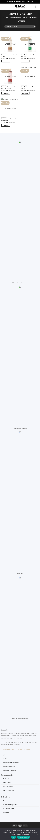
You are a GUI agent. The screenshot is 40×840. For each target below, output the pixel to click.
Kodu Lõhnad (7, 782)
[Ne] (38, 834)
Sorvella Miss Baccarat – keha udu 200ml (8, 87)
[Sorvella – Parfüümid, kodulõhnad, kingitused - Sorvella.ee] (20, 7)
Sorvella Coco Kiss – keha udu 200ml (28, 55)
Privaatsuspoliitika (23, 837)
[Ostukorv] (36, 6)
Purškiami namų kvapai (10, 804)
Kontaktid (6, 812)
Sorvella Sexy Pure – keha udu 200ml (9, 119)
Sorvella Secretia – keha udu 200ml (29, 87)
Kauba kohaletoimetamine (11, 762)
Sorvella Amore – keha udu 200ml (9, 55)
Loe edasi (6, 61)
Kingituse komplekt (8, 790)
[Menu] (2, 6)
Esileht (5, 18)
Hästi (13, 837)
